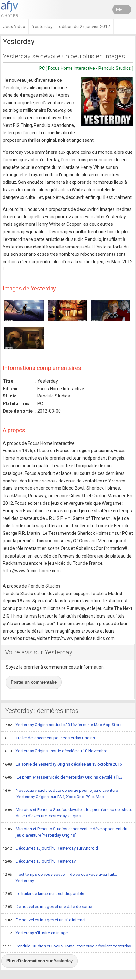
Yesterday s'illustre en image (35, 932)
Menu (122, 9)
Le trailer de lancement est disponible (43, 893)
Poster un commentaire (34, 682)
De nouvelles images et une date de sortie (47, 906)
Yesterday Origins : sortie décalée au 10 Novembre (55, 751)
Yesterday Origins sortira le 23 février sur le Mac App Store (62, 724)
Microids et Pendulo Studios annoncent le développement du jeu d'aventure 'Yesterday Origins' (65, 832)
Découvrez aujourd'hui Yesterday (39, 861)
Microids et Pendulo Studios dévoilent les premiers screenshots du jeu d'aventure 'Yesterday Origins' (67, 813)
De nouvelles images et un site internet (44, 919)
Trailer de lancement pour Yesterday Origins (49, 738)
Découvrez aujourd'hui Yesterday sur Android (50, 848)
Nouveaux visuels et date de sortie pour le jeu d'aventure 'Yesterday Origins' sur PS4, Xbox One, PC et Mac (60, 793)
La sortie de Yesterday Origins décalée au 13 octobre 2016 (62, 764)
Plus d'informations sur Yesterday (39, 960)
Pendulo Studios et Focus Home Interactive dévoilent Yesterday (67, 946)
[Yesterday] (107, 101)
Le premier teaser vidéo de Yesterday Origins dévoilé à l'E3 (63, 777)
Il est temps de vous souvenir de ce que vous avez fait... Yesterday (60, 877)
